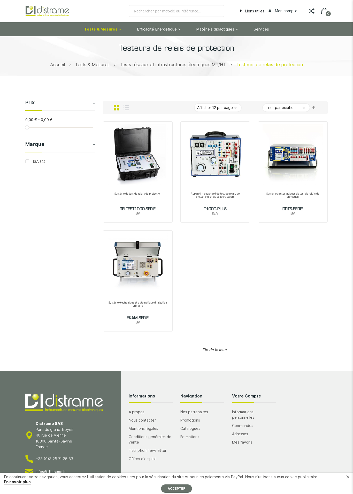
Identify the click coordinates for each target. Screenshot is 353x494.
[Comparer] (311, 10)
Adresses (240, 434)
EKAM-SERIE (138, 318)
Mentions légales (143, 428)
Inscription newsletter (147, 450)
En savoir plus (17, 481)
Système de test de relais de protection (137, 193)
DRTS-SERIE (292, 209)
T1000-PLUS (215, 209)
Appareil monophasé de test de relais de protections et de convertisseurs (215, 195)
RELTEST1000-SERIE (138, 209)
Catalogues (190, 428)
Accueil (57, 64)
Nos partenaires (194, 412)
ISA (38, 161)
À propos (136, 412)
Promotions (190, 420)
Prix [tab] (30, 102)
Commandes (242, 425)
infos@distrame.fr (51, 471)
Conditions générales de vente (150, 439)
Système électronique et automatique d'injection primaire (137, 304)
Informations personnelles (243, 414)
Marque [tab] (34, 144)
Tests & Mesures (92, 64)
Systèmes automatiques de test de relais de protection (292, 195)
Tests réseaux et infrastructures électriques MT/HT (173, 64)
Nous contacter (142, 420)
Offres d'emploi (142, 458)
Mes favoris (242, 442)
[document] (176, 483)
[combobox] (176, 11)
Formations (189, 436)
